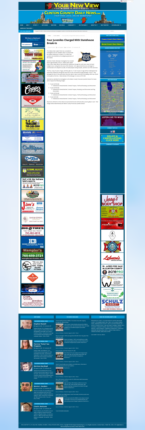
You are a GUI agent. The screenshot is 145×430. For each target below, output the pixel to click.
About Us (93, 25)
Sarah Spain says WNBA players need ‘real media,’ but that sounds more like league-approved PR (72, 395)
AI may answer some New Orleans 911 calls (66, 350)
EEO (112, 424)
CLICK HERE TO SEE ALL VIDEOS (98, 334)
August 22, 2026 (38, 408)
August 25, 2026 (38, 326)
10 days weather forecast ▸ (112, 76)
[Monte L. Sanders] (26, 390)
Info (27, 25)
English (125, 1)
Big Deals (62, 25)
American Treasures (26, 28)
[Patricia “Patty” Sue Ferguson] (26, 349)
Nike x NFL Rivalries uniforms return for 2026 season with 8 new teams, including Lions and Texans (72, 380)
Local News (68, 47)
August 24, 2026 (38, 388)
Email (61, 424)
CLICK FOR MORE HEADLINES (62, 411)
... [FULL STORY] (45, 336)
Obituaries (45, 25)
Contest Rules (100, 424)
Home (21, 25)
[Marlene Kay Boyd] (26, 370)
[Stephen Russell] (26, 328)
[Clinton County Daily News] (73, 17)
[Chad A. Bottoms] (26, 410)
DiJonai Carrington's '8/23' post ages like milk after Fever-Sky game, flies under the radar (72, 336)
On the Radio (83, 25)
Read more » (67, 329)
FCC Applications (119, 424)
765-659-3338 (55, 424)
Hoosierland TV (116, 25)
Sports (35, 25)
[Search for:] (117, 31)
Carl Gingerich (60, 47)
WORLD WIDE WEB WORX (77, 426)
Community (71, 25)
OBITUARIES (37, 317)
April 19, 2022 (52, 47)
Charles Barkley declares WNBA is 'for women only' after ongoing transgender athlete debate (70, 321)
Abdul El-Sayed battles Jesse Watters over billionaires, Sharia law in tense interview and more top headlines (71, 365)
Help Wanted (105, 25)
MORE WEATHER (112, 113)
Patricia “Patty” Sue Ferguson (41, 344)
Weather (53, 25)
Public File (107, 424)
